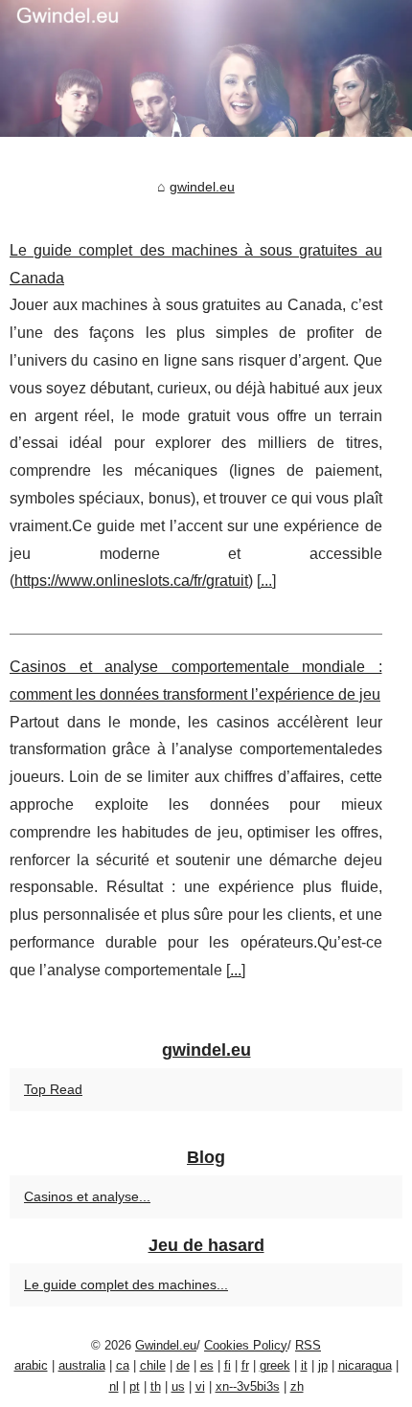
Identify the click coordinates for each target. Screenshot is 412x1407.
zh (297, 1386)
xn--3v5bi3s (248, 1386)
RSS (308, 1345)
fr (245, 1365)
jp (323, 1365)
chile (153, 1365)
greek (275, 1365)
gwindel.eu (202, 186)
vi (200, 1386)
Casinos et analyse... (87, 1196)
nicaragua (365, 1365)
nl (114, 1386)
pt (134, 1386)
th (155, 1386)
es (207, 1365)
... (266, 580)
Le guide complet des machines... (126, 1284)
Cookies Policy (245, 1345)
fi (227, 1365)
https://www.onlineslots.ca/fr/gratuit (131, 580)
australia (81, 1365)
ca (122, 1365)
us (178, 1386)
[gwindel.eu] (206, 68)
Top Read (53, 1089)
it (304, 1365)
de (183, 1365)
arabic (31, 1365)
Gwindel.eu (165, 1345)
